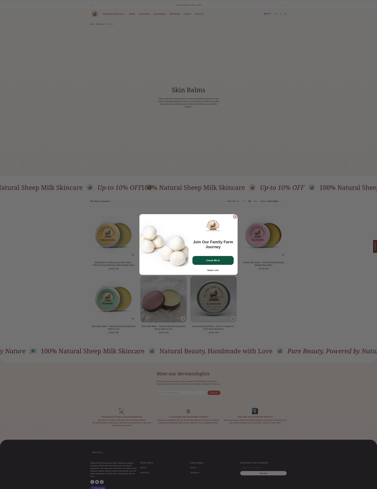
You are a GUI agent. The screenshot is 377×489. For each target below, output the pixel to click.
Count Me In (213, 260)
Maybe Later (213, 270)
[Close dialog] (235, 216)
